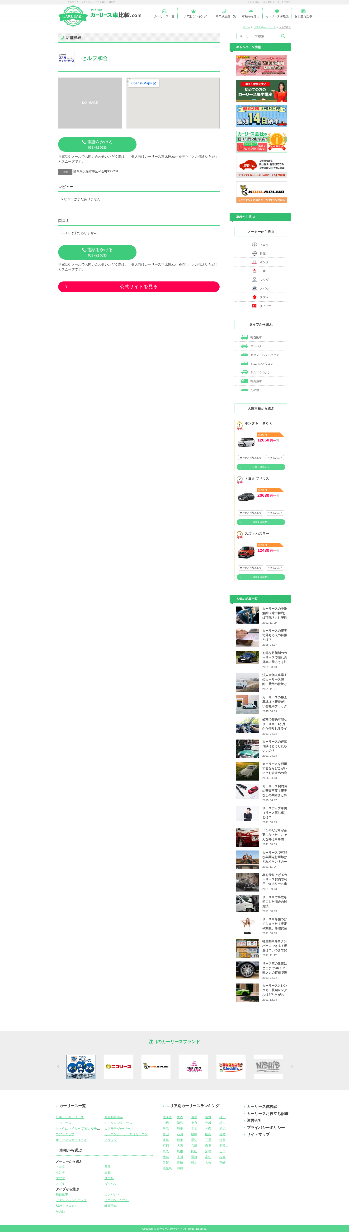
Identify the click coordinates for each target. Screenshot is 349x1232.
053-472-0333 (100, 145)
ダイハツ (265, 306)
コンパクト (257, 346)
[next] (291, 1066)
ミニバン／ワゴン (261, 363)
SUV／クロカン (260, 372)
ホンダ (264, 262)
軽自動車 (256, 337)
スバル (264, 288)
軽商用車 (256, 381)
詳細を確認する (261, 466)
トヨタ (264, 244)
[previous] (57, 1066)
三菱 (263, 271)
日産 (263, 253)
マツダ (264, 279)
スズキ (264, 297)
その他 (254, 390)
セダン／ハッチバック (264, 355)
